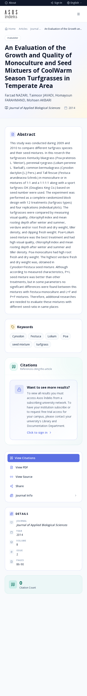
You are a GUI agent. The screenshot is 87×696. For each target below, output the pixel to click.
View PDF (22, 467)
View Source (24, 477)
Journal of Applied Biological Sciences (35, 29)
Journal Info (24, 495)
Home (12, 29)
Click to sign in (37, 432)
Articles (23, 29)
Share (20, 486)
